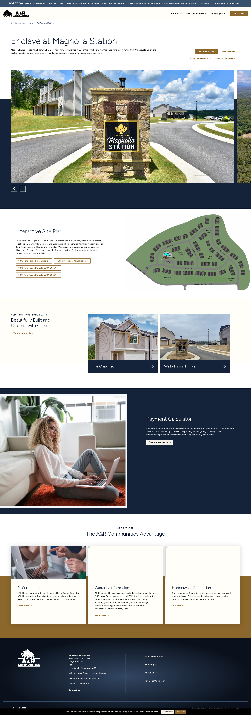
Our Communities (18, 23)
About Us (175, 13)
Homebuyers (217, 13)
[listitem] (154, 270)
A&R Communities (195, 13)
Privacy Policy (234, 708)
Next (23, 189)
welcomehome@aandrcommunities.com (87, 673)
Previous (14, 189)
